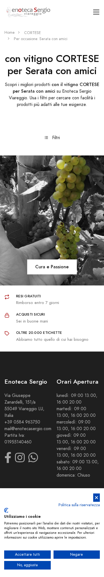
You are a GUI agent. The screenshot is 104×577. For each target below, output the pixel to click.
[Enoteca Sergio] (28, 12)
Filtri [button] (55, 138)
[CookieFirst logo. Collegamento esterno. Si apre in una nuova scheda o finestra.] (6, 510)
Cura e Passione (52, 267)
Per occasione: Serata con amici (40, 38)
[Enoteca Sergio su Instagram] (20, 460)
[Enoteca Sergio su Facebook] (7, 460)
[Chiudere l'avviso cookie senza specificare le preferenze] (96, 497)
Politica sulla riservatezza (79, 505)
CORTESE (32, 32)
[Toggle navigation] (96, 12)
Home (9, 32)
